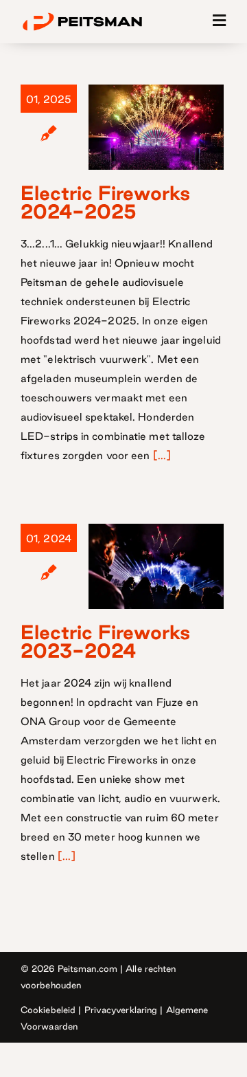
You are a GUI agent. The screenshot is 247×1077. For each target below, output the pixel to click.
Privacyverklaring (121, 1009)
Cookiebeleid (48, 1009)
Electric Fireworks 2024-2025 (105, 202)
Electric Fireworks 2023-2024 (105, 641)
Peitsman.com (87, 968)
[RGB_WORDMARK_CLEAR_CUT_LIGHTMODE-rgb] (82, 15)
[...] (162, 455)
